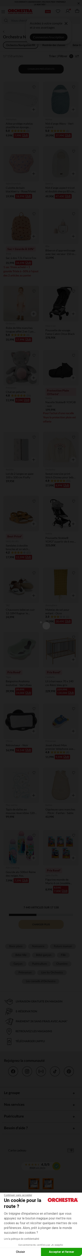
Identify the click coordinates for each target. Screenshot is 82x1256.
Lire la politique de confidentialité (21, 1239)
